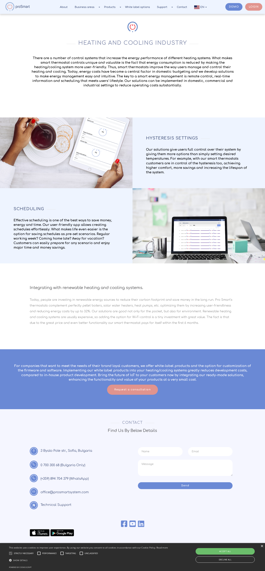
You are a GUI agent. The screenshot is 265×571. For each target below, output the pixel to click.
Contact (182, 7)
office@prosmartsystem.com (65, 492)
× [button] (261, 546)
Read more (162, 547)
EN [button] (202, 7)
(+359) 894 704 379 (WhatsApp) (65, 478)
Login (254, 6)
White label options (137, 7)
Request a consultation (132, 389)
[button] (88, 560)
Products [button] (110, 7)
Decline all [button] (225, 559)
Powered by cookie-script (20, 567)
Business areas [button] (84, 7)
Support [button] (162, 7)
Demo (234, 6)
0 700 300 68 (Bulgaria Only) (63, 465)
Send (185, 485)
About (64, 7)
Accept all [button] (225, 551)
